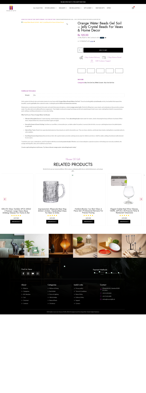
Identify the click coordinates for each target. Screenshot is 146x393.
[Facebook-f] (23, 273)
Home (23, 19)
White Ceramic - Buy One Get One (45, 19)
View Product (37, 221)
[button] (51, 8)
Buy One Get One (30, 19)
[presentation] (5, 199)
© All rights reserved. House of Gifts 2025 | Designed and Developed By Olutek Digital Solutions (73, 312)
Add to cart (103, 50)
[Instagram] (28, 273)
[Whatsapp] (38, 273)
